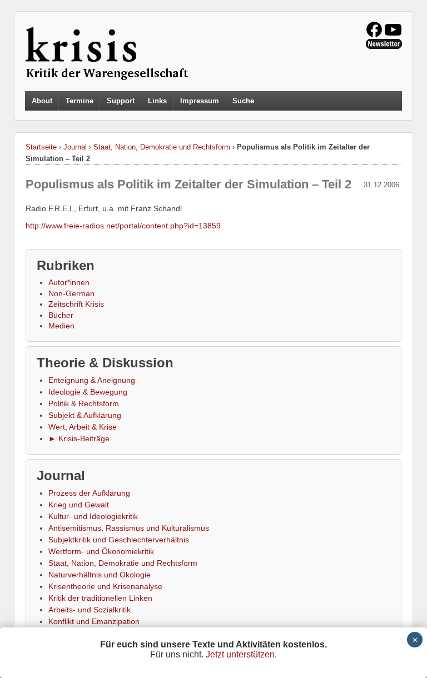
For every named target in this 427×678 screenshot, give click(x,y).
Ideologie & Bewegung (87, 391)
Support (121, 101)
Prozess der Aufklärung (89, 492)
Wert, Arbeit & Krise (82, 426)
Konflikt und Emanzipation (94, 621)
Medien (61, 325)
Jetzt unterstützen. (241, 654)
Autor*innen (69, 282)
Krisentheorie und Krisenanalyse (105, 586)
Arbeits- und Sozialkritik (89, 609)
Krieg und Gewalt (78, 504)
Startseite (41, 147)
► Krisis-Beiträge (79, 438)
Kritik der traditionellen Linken (100, 598)
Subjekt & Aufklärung (84, 415)
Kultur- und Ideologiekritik (93, 516)
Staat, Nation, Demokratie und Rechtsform (161, 147)
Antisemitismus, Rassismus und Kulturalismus (128, 528)
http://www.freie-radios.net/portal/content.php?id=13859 (123, 225)
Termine (79, 101)
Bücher (60, 315)
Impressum (199, 101)
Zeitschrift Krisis (76, 304)
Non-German (71, 293)
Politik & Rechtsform (83, 403)
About (42, 101)
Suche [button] (243, 101)
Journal (75, 147)
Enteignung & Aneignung (91, 380)
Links (157, 101)
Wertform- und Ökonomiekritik (101, 551)
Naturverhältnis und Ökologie (99, 574)
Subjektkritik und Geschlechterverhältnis (118, 539)
